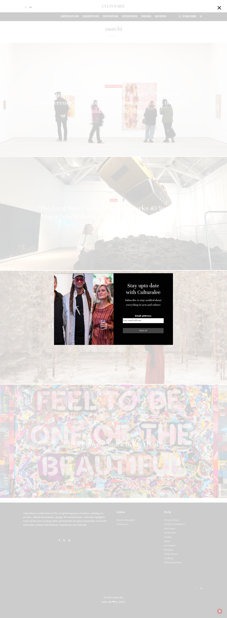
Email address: (143, 315)
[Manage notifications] (219, 611)
